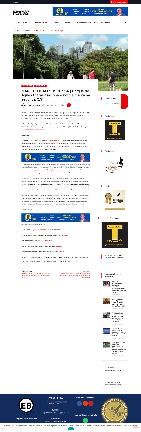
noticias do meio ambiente (31, 261)
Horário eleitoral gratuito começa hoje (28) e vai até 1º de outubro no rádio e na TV (119, 332)
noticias (74, 257)
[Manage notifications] (135, 426)
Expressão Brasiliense (33, 105)
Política (26, 22)
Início (17, 22)
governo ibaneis (51, 257)
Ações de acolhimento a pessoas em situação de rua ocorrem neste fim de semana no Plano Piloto (119, 287)
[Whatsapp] (85, 420)
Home (17, 30)
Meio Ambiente (41, 85)
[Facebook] (79, 403)
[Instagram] (85, 403)
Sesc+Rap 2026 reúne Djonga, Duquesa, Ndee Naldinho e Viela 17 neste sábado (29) (118, 302)
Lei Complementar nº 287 (53, 140)
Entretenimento (84, 22)
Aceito (71, 429)
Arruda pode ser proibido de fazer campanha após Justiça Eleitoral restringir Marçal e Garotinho (118, 317)
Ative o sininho (109, 263)
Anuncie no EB (56, 398)
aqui (51, 402)
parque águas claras (49, 261)
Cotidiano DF (26, 30)
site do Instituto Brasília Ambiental (35, 130)
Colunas (68, 22)
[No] (138, 428)
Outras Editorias (101, 22)
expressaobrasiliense (35, 257)
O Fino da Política (41, 22)
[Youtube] (91, 403)
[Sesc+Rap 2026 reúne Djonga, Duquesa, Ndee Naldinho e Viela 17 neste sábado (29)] (106, 301)
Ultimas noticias (65, 261)
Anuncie (15, 2)
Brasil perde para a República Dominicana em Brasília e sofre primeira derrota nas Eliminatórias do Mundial (119, 348)
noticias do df (84, 257)
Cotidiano (56, 22)
